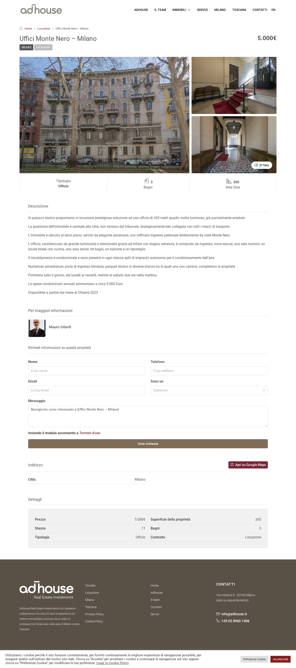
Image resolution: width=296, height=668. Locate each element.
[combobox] (209, 390)
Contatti (260, 10)
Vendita (90, 585)
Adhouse (141, 10)
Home (28, 28)
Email (32, 381)
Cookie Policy (94, 621)
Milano (220, 10)
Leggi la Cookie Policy (112, 663)
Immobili (179, 10)
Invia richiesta (148, 444)
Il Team (160, 10)
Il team (155, 600)
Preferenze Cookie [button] (254, 659)
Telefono (157, 362)
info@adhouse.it (234, 614)
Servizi (202, 10)
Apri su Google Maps (250, 465)
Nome (32, 362)
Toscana (239, 10)
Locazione (43, 28)
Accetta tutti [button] (280, 659)
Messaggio (36, 401)
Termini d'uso (89, 433)
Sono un (157, 381)
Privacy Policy (94, 614)
